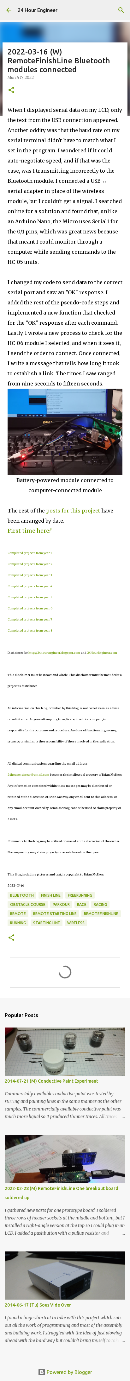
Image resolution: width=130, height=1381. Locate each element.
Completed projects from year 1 (30, 553)
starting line (46, 923)
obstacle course (27, 904)
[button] (11, 90)
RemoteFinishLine (101, 914)
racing (100, 904)
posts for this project (73, 510)
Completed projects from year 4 (30, 586)
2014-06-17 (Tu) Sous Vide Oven (38, 1305)
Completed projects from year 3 (30, 575)
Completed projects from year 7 (30, 619)
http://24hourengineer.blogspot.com (54, 652)
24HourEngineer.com (102, 652)
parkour (61, 904)
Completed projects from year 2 (30, 564)
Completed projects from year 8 (30, 630)
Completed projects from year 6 (30, 608)
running (18, 923)
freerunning (80, 895)
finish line (51, 895)
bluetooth (22, 895)
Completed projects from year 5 (30, 597)
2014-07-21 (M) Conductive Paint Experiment (51, 1081)
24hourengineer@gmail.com (28, 774)
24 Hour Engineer (37, 10)
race (81, 904)
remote (18, 914)
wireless (76, 923)
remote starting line (55, 914)
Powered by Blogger (68, 1372)
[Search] (121, 10)
